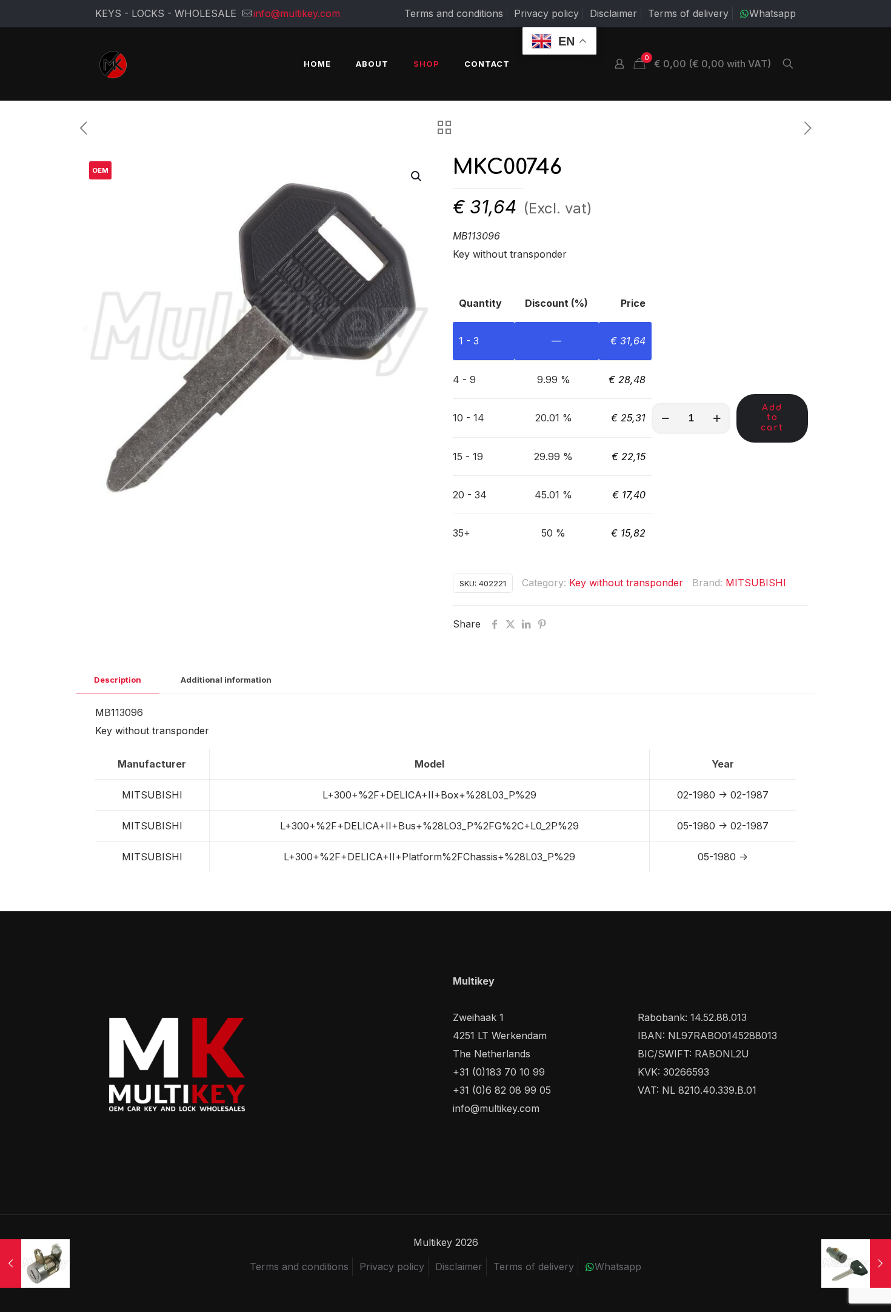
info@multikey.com (296, 13)
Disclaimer (613, 13)
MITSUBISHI (756, 583)
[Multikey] (113, 63)
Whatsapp (772, 13)
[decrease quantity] (665, 418)
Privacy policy (546, 13)
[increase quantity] (716, 418)
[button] (417, 176)
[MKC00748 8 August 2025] (35, 1263)
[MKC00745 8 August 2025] (856, 1263)
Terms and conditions (453, 13)
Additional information (226, 679)
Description (117, 679)
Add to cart (772, 418)
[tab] (117, 680)
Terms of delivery (688, 13)
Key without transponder (626, 583)
